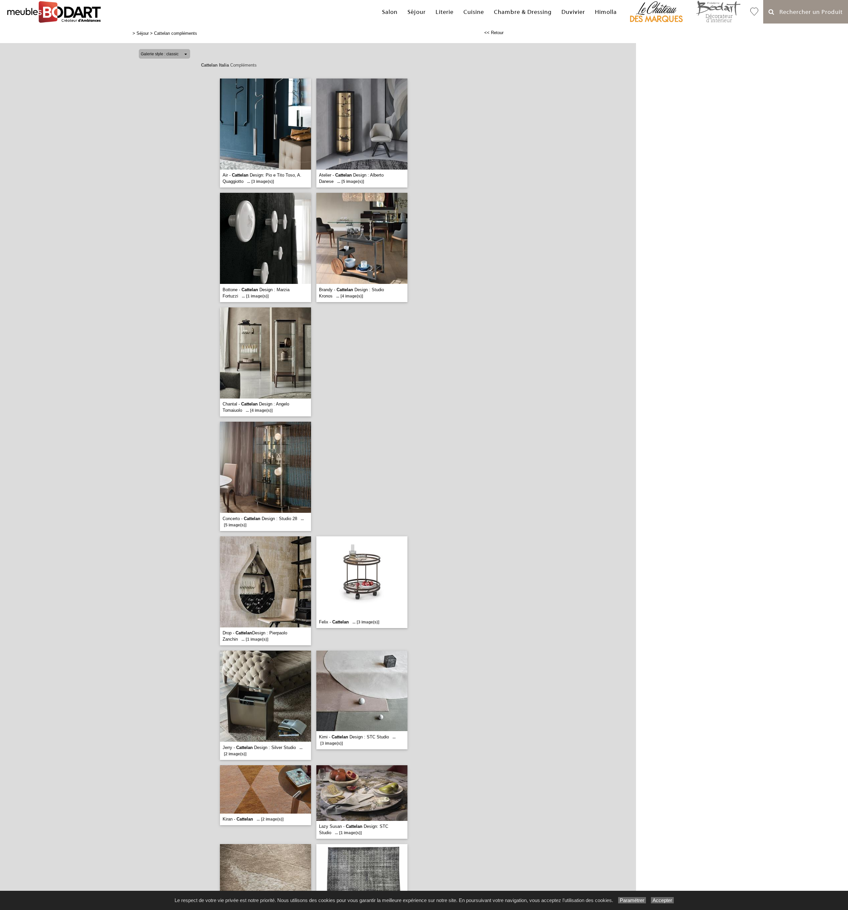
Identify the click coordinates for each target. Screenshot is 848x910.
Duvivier (573, 12)
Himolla (606, 12)
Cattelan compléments (175, 33)
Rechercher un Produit (808, 12)
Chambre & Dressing (523, 12)
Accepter (662, 900)
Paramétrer (632, 900)
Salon (390, 12)
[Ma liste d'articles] (754, 12)
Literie (444, 12)
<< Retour (494, 32)
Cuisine (473, 12)
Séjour (416, 12)
